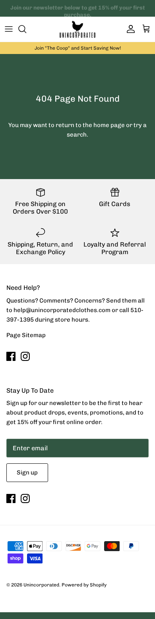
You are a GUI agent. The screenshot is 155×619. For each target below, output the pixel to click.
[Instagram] (25, 356)
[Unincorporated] (77, 29)
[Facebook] (10, 356)
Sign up (27, 472)
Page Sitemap (26, 335)
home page (109, 125)
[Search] (26, 29)
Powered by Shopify (84, 585)
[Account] (129, 29)
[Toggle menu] (8, 29)
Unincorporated (41, 585)
